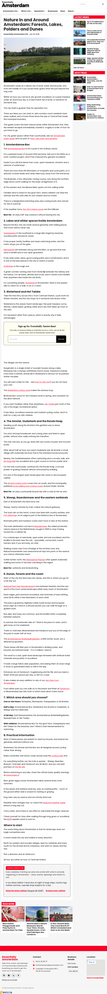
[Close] (66, 481)
